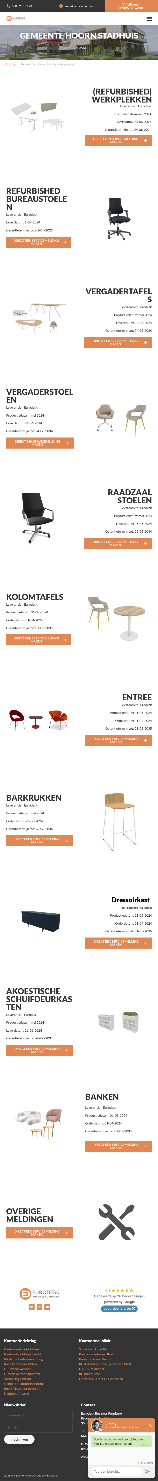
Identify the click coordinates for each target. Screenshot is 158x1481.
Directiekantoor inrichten (22, 1374)
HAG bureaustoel (91, 1369)
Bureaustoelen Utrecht (95, 1359)
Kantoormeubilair (95, 1340)
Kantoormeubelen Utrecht (98, 1354)
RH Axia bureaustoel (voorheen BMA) (105, 1364)
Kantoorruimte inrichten (21, 1349)
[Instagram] (39, 1307)
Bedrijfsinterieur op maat (22, 1388)
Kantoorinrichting (20, 1340)
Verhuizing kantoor (17, 1379)
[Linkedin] (32, 1307)
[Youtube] (47, 1307)
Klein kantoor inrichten (20, 1364)
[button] (149, 18)
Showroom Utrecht (92, 1349)
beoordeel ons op (117, 1308)
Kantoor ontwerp (16, 1393)
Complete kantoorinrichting (24, 1383)
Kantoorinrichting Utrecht (22, 1354)
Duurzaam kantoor (17, 1369)
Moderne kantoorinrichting (23, 1359)
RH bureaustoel (90, 1374)
